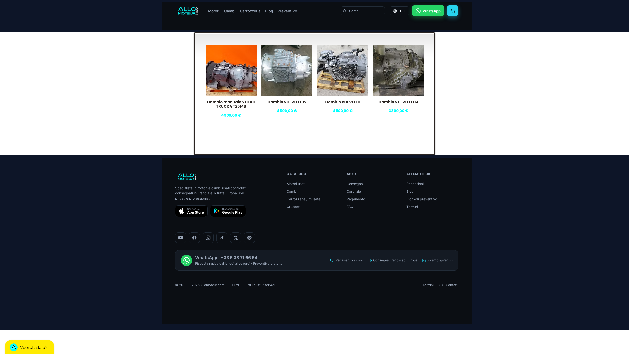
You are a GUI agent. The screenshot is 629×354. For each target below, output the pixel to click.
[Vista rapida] (231, 70)
